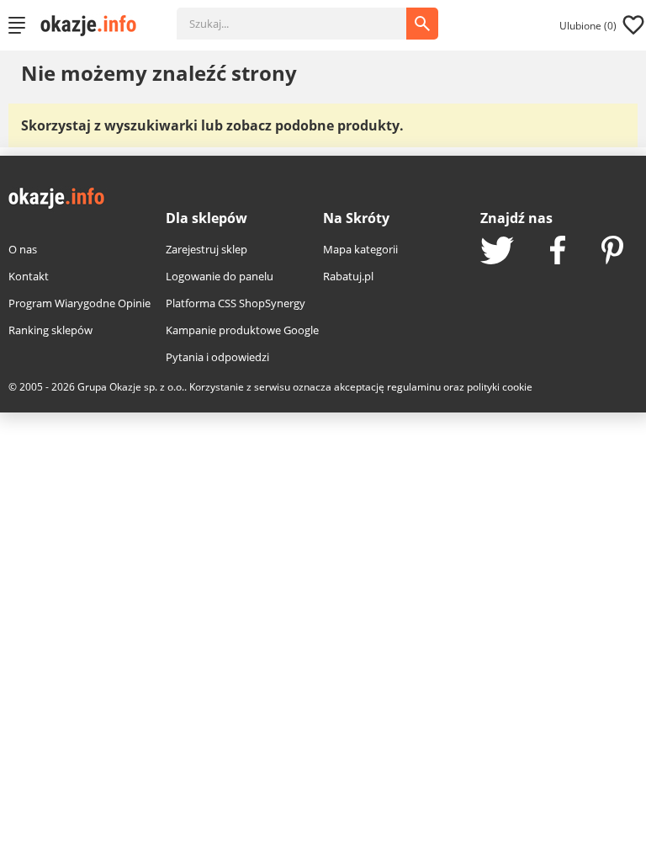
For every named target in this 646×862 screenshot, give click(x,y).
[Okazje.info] (94, 25)
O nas (22, 249)
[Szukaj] (304, 15)
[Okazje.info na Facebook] (557, 252)
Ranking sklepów (50, 330)
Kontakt (28, 276)
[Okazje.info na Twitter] (497, 252)
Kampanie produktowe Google (242, 330)
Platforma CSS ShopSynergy (235, 303)
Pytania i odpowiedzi (217, 356)
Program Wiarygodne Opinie (79, 303)
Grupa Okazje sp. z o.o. (130, 387)
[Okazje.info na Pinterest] (612, 252)
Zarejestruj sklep (206, 249)
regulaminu (414, 387)
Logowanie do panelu (219, 276)
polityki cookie (499, 387)
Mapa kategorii (360, 249)
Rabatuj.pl (348, 276)
